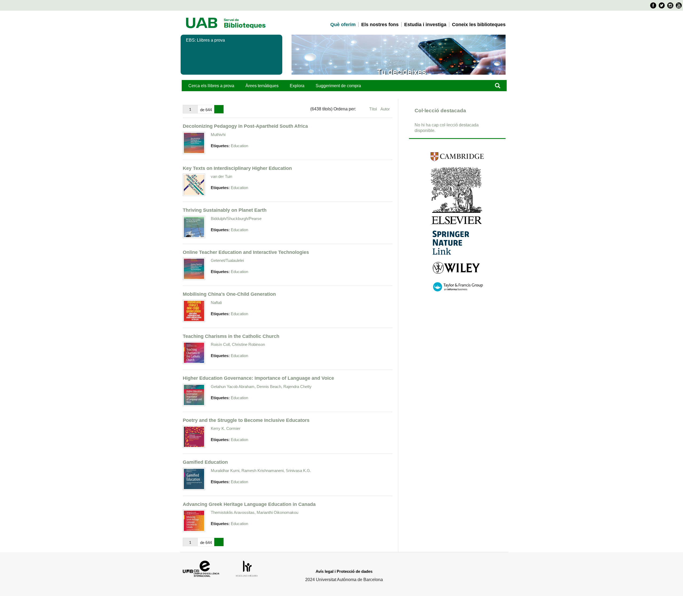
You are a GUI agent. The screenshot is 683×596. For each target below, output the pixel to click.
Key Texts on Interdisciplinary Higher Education (237, 168)
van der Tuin (221, 176)
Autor (385, 109)
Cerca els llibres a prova (211, 85)
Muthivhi (218, 134)
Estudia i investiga (425, 24)
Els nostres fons (380, 24)
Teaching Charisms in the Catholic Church (231, 336)
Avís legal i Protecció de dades (344, 571)
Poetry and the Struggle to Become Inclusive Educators (246, 420)
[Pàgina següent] (219, 109)
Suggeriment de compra (338, 85)
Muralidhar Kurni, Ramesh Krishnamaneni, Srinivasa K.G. (261, 470)
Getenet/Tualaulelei (227, 260)
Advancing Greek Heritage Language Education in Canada (249, 504)
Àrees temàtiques (262, 85)
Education (239, 146)
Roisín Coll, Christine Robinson (238, 344)
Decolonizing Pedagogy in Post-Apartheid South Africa (245, 126)
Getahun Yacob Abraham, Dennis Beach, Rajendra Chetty (261, 386)
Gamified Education (205, 462)
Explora (297, 85)
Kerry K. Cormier (225, 428)
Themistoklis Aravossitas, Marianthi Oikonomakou (254, 512)
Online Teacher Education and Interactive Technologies (246, 252)
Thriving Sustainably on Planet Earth (225, 210)
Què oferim (343, 24)
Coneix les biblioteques (479, 24)
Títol (373, 109)
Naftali (216, 302)
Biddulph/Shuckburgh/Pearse (236, 218)
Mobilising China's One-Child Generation (229, 294)
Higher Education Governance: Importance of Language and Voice (258, 378)
